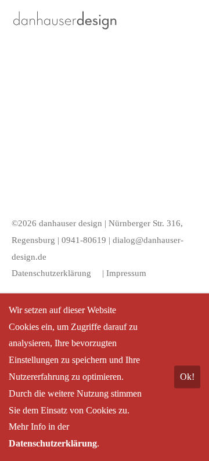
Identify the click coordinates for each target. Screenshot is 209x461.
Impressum (126, 273)
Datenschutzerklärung (51, 273)
